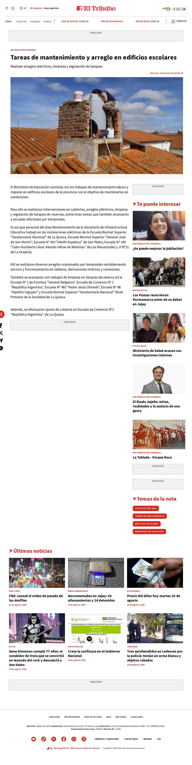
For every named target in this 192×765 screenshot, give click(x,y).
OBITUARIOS (120, 717)
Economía (27, 21)
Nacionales (75, 646)
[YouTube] (33, 739)
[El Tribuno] (96, 8)
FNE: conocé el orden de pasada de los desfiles (36, 598)
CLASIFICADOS (137, 717)
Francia (40, 21)
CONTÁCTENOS (131, 739)
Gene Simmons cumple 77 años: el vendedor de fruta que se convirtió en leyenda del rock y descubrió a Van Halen (36, 658)
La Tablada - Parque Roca (152, 457)
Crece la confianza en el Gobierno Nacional (94, 653)
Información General (23, 50)
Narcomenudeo (78, 591)
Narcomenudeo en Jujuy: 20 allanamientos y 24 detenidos (91, 598)
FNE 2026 (14, 591)
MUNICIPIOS (54, 717)
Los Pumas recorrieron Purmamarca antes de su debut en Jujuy (157, 299)
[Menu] (7, 8)
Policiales (139, 346)
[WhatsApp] (73, 739)
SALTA (108, 717)
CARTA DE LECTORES (93, 717)
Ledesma (132, 646)
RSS (159, 739)
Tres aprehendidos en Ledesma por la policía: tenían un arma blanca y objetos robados (155, 656)
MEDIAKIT (147, 739)
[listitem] (24, 8)
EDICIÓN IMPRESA (72, 717)
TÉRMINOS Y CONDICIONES (106, 739)
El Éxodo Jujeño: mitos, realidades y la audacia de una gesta (156, 406)
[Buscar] (13, 8)
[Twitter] (53, 739)
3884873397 (181, 21)
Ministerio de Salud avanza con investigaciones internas (157, 352)
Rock (12, 646)
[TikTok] (43, 739)
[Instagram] (83, 739)
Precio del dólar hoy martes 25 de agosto (153, 598)
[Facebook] (63, 739)
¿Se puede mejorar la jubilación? (158, 248)
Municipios (140, 290)
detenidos (52, 21)
